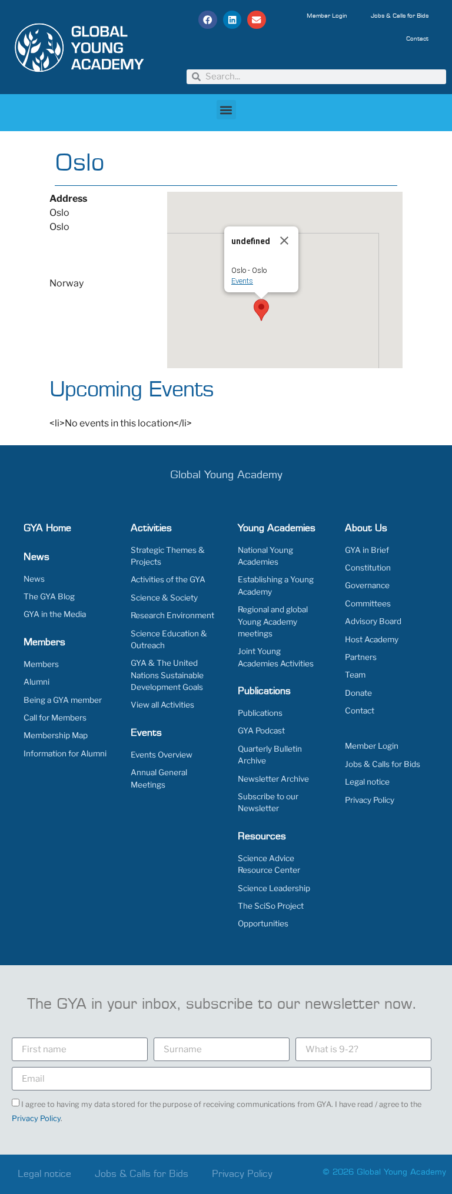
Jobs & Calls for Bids (399, 16)
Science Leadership (274, 888)
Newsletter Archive (273, 778)
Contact (417, 39)
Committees (368, 603)
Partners (361, 657)
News (34, 578)
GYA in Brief (367, 550)
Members (41, 664)
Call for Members (55, 717)
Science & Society (164, 597)
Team (355, 674)
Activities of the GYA (168, 579)
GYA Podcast (261, 730)
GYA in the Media (55, 614)
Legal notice (367, 781)
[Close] (284, 240)
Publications (260, 713)
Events (242, 280)
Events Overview (161, 754)
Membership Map (56, 735)
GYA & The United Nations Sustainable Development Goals (167, 675)
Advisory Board (373, 621)
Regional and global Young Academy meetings (273, 621)
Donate (358, 693)
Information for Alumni (65, 753)
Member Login (327, 16)
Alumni (36, 681)
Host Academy (371, 639)
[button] (207, 20)
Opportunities (263, 923)
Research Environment (172, 615)
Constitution (368, 567)
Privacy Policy (369, 800)
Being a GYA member (63, 700)
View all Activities (162, 704)
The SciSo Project (271, 905)
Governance (367, 585)
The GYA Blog (49, 596)
